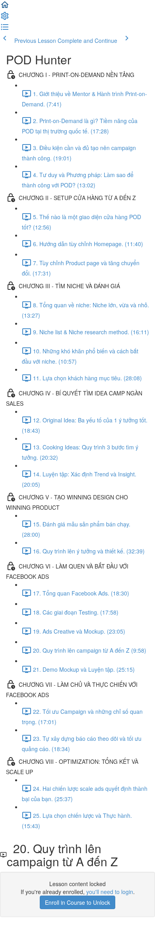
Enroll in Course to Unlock (77, 902)
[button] (5, 7)
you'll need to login (109, 892)
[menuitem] (5, 18)
